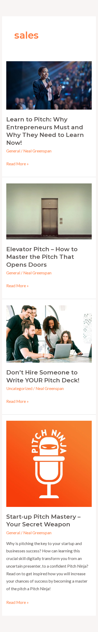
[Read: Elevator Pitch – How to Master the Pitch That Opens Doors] (49, 210)
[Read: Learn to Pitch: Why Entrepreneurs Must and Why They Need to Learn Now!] (49, 85)
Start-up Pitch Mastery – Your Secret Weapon (43, 520)
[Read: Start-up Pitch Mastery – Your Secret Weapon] (49, 463)
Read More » (17, 164)
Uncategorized (19, 388)
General (13, 150)
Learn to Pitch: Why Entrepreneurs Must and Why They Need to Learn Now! (45, 131)
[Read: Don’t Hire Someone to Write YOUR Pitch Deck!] (49, 333)
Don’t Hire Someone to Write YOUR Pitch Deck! (42, 376)
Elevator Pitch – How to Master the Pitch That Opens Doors (42, 256)
